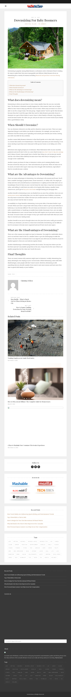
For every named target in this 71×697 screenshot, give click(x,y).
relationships (33, 554)
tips (30, 557)
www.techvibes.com (16, 620)
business (23, 541)
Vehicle (47, 557)
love (57, 551)
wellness (54, 557)
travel (35, 557)
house (27, 551)
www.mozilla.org (16, 606)
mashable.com (16, 599)
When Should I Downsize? (16, 87)
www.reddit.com (16, 613)
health (56, 547)
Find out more (59, 658)
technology (23, 557)
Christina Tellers (31, 23)
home (9, 551)
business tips (44, 541)
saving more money (14, 195)
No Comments (42, 23)
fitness (25, 547)
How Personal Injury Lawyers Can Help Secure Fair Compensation (27, 527)
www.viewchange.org (16, 627)
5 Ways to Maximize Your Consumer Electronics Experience (26, 445)
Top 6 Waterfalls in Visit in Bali (16, 517)
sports (10, 557)
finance (10, 547)
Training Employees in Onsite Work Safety (21, 358)
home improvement (18, 551)
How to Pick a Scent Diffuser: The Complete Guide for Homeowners (29, 402)
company (17, 544)
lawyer (41, 551)
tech (16, 557)
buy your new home (29, 189)
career (57, 541)
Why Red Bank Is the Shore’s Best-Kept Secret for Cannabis (25, 523)
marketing (11, 554)
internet (34, 551)
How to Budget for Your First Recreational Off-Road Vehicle (25, 520)
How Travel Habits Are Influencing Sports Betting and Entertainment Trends (30, 514)
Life (52, 551)
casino (10, 544)
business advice (32, 541)
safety (41, 554)
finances (17, 547)
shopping (48, 554)
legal (47, 551)
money (18, 554)
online (24, 554)
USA (41, 557)
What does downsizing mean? (17, 85)
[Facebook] (32, 466)
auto (9, 541)
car (51, 541)
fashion (56, 544)
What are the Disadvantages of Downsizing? (21, 92)
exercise (42, 544)
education (24, 544)
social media (56, 554)
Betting (16, 541)
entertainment (34, 544)
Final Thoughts (13, 94)
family (50, 544)
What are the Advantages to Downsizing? (20, 89)
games (44, 547)
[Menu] (6, 6)
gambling (37, 547)
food (31, 547)
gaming (50, 547)
